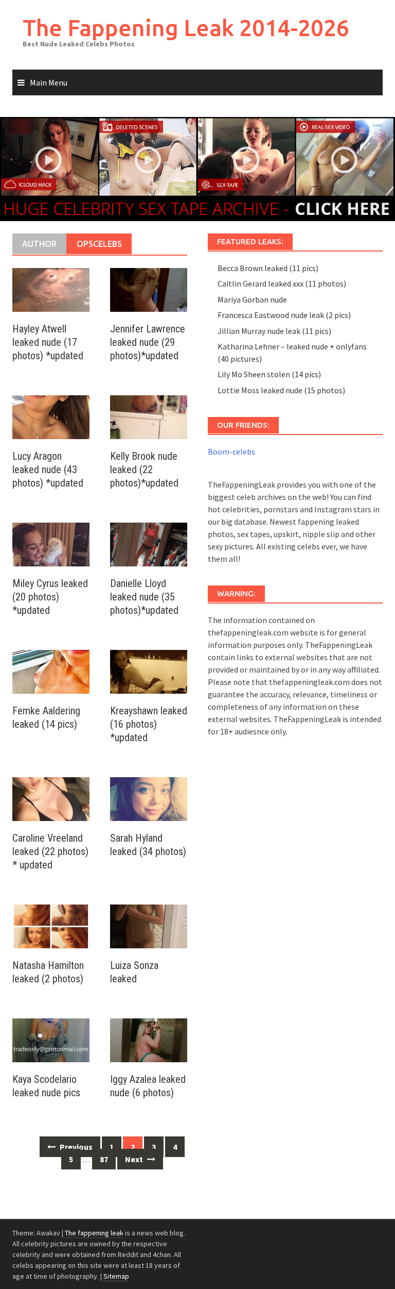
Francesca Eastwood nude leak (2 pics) (284, 315)
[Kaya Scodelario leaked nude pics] (50, 1039)
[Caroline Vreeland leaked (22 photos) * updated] (50, 798)
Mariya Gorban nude (252, 299)
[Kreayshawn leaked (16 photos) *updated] (148, 671)
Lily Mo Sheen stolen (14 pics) (269, 374)
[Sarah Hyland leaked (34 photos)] (148, 798)
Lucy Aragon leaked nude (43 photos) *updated (47, 469)
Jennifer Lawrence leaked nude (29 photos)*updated (147, 342)
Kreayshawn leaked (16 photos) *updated (148, 724)
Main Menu (48, 82)
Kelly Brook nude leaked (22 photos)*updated (144, 469)
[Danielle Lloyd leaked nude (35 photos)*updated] (148, 544)
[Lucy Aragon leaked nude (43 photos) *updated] (50, 416)
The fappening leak (94, 1232)
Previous (75, 1147)
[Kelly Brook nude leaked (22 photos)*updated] (148, 416)
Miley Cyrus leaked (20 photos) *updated (50, 596)
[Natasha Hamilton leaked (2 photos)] (50, 925)
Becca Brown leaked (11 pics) (268, 268)
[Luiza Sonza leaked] (148, 925)
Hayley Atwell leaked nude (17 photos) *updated (47, 342)
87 (104, 1159)
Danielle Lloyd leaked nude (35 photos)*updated (144, 596)
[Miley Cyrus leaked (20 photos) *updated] (50, 544)
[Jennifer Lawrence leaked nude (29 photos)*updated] (148, 289)
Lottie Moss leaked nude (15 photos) (281, 390)
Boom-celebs (231, 451)
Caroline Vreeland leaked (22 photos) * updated (50, 851)
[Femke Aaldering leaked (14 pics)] (50, 671)
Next (135, 1159)
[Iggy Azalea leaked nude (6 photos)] (148, 1039)
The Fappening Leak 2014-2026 (186, 27)
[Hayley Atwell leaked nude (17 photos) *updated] (50, 289)
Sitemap (116, 1276)
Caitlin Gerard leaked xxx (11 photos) (282, 283)
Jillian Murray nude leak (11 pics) (274, 331)
